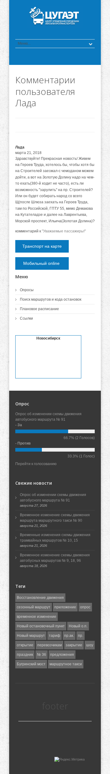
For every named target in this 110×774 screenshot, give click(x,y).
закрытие (74, 645)
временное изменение (36, 616)
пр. (80, 635)
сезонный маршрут (33, 607)
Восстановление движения (40, 598)
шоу (89, 645)
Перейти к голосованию (36, 464)
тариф (54, 635)
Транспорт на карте (42, 246)
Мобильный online (42, 263)
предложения (62, 654)
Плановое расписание (39, 309)
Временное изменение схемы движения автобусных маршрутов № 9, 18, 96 (55, 558)
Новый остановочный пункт (41, 626)
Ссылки (26, 318)
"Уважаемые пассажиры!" (64, 231)
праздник (25, 654)
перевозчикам (49, 645)
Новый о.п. (78, 626)
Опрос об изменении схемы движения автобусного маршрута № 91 (53, 497)
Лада (19, 147)
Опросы (27, 290)
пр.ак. (69, 635)
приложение (65, 607)
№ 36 (41, 654)
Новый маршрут (31, 635)
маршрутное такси (66, 664)
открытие (25, 645)
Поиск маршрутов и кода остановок (50, 299)
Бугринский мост (31, 664)
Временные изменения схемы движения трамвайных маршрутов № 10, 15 (55, 538)
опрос (85, 607)
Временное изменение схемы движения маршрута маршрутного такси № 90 (55, 518)
